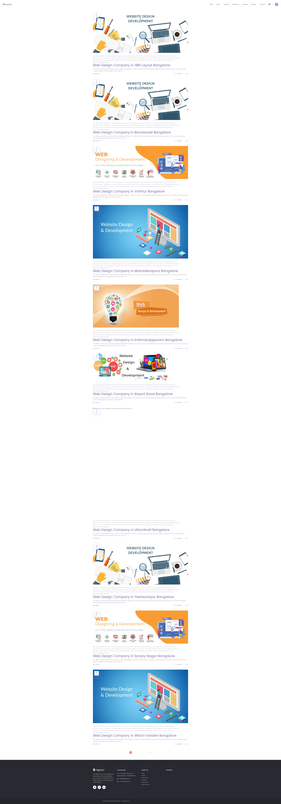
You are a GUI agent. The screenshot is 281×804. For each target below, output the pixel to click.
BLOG (143, 773)
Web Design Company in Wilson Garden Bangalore (134, 735)
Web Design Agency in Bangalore (102, 58)
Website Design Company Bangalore (163, 60)
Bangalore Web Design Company (121, 56)
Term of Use (145, 782)
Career (143, 775)
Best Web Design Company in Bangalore (141, 56)
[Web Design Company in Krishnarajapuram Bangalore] (136, 306)
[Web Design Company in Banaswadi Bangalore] (140, 99)
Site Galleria (117, 801)
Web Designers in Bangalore (171, 58)
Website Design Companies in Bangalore (142, 60)
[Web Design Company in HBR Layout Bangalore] (140, 32)
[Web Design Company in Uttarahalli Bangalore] (140, 462)
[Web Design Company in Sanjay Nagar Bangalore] (140, 627)
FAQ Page (144, 780)
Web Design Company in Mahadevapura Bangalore (135, 271)
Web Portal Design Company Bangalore (104, 60)
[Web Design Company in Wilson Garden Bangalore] (140, 696)
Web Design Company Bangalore (154, 58)
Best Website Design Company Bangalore (164, 56)
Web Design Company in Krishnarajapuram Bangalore (137, 340)
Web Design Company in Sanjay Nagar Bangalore (134, 656)
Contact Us (145, 777)
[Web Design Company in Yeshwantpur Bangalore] (140, 564)
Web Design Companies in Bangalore (135, 58)
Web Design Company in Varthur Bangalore (129, 191)
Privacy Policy (146, 784)
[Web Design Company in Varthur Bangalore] (140, 162)
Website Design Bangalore (123, 60)
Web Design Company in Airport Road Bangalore (133, 394)
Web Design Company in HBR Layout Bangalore (131, 65)
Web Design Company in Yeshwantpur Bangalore (133, 597)
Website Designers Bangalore (101, 62)
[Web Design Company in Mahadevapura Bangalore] (140, 232)
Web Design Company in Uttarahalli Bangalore (131, 529)
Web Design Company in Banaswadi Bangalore (132, 132)
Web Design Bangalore (118, 58)
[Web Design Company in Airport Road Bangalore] (130, 368)
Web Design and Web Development (102, 56)
